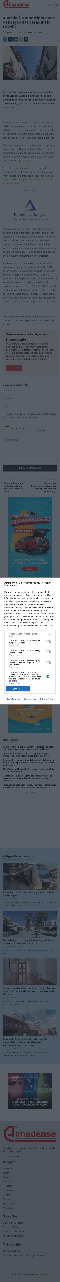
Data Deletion (13, 699)
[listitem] (30, 635)
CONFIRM (18, 689)
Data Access (30, 699)
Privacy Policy (46, 699)
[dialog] (30, 641)
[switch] (48, 641)
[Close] (54, 583)
